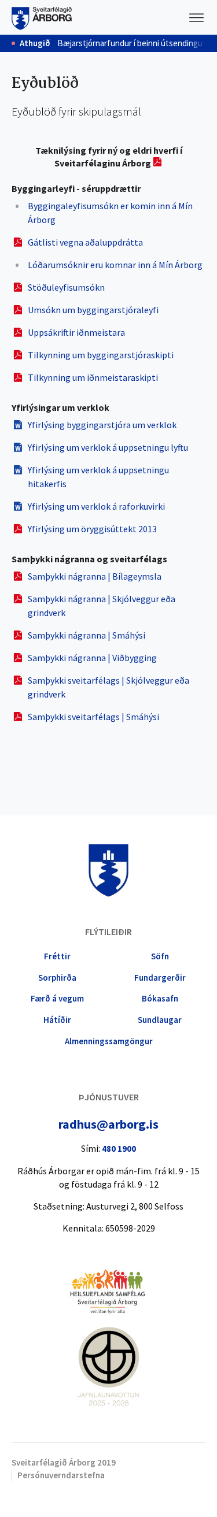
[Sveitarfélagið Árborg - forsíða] (42, 17)
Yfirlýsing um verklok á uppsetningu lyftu (108, 447)
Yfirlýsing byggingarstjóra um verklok (102, 425)
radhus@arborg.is (108, 1124)
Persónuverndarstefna (61, 1475)
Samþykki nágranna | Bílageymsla (94, 576)
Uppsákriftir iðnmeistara (76, 332)
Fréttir (57, 956)
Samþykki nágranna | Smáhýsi (86, 635)
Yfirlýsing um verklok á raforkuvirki (96, 506)
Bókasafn (160, 998)
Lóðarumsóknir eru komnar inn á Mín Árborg (115, 264)
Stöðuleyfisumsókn (66, 287)
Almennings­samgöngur (109, 1041)
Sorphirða (57, 977)
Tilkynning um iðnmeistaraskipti (93, 377)
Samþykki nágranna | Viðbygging (92, 657)
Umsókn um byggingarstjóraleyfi (93, 310)
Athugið (35, 43)
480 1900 (119, 1148)
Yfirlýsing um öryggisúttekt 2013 (92, 529)
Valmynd (196, 17)
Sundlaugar (160, 1019)
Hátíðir (57, 1019)
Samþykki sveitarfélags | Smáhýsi (93, 716)
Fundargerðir (160, 977)
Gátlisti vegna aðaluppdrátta (85, 242)
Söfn (160, 956)
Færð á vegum (57, 998)
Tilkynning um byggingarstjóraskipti (101, 355)
